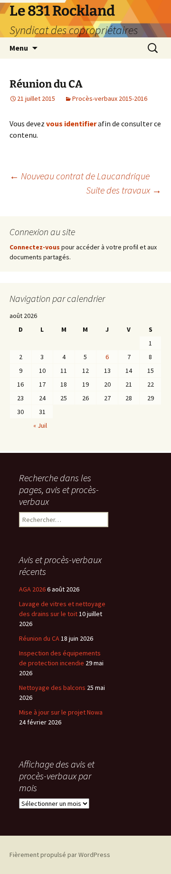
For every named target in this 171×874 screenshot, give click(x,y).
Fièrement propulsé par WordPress (60, 854)
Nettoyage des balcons (52, 687)
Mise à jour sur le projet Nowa (61, 712)
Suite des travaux (124, 190)
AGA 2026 (32, 589)
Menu (19, 48)
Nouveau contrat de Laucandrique (80, 176)
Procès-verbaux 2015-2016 (109, 98)
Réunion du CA (39, 638)
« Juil (40, 425)
